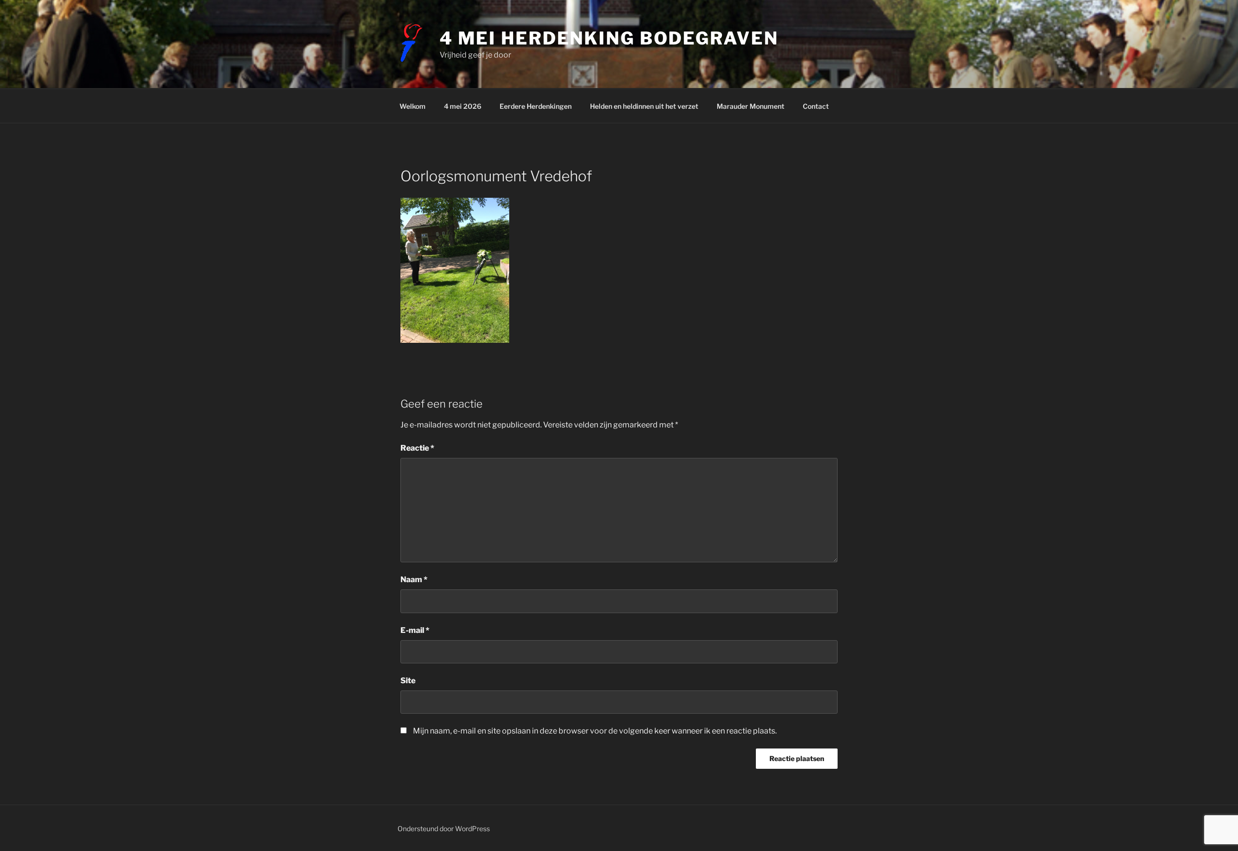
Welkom (412, 106)
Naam (413, 579)
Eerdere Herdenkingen (536, 106)
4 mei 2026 (462, 106)
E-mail (414, 630)
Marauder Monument (750, 106)
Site (407, 680)
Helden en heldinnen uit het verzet (644, 106)
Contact (816, 106)
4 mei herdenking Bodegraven (609, 38)
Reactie (417, 448)
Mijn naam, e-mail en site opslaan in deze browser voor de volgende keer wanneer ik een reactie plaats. (595, 730)
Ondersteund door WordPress (444, 828)
